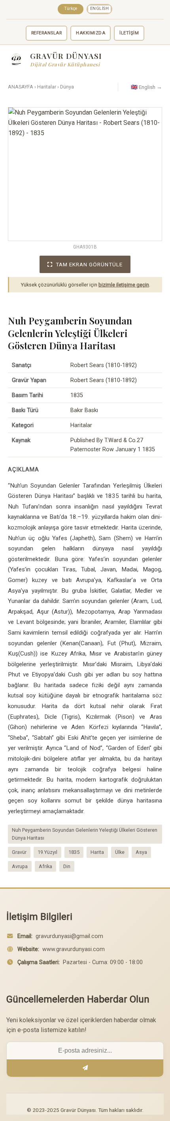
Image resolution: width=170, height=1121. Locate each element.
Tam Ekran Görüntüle (89, 264)
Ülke (120, 852)
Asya (141, 852)
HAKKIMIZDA (90, 33)
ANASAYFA (20, 87)
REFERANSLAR (46, 33)
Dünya (67, 87)
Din (66, 866)
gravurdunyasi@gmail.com (69, 936)
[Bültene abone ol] (85, 1068)
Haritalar (46, 87)
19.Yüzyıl (47, 852)
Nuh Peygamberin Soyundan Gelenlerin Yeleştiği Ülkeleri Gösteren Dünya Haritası (84, 834)
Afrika (45, 866)
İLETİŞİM (129, 33)
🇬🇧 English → (146, 87)
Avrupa (20, 866)
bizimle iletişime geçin (123, 285)
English (99, 8)
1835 (73, 852)
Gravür (19, 852)
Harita (97, 852)
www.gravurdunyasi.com (73, 949)
